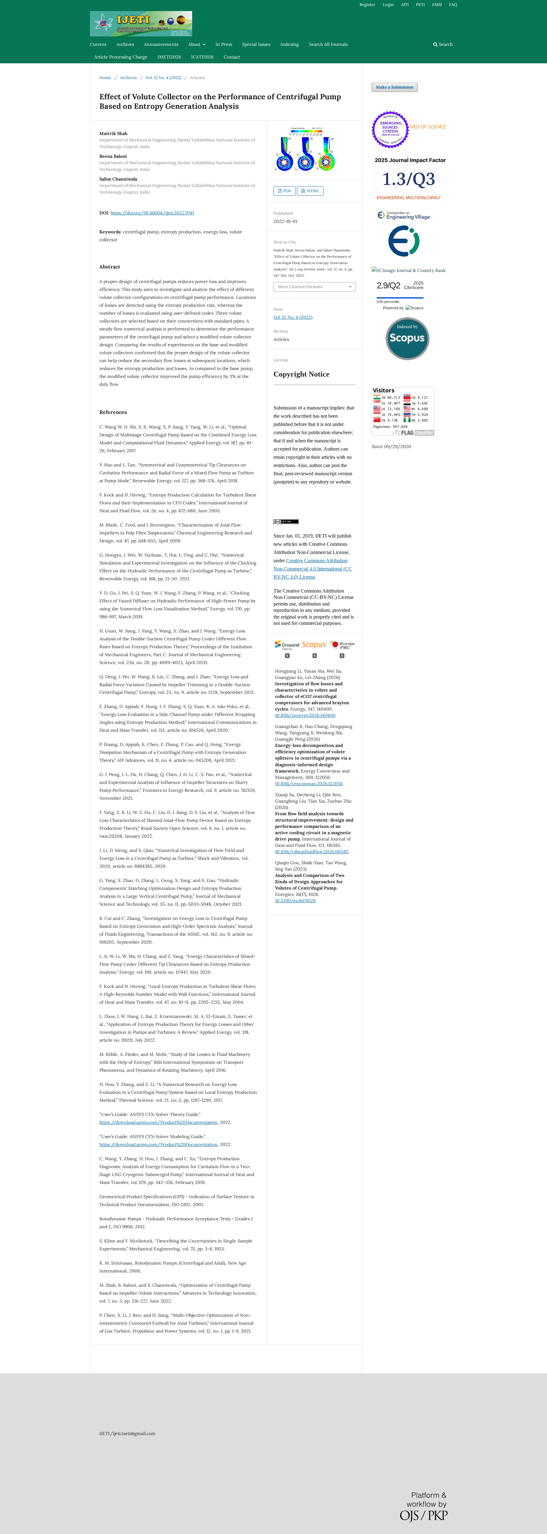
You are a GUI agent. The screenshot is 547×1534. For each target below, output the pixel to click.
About (195, 44)
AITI (405, 4)
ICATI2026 (202, 57)
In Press (224, 44)
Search (445, 44)
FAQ (453, 4)
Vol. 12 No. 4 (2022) (163, 77)
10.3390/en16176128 (295, 900)
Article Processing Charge (121, 57)
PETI (420, 4)
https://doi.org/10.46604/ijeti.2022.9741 (152, 213)
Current (98, 44)
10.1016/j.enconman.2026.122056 (309, 783)
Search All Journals (328, 44)
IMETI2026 (169, 57)
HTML (312, 191)
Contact (232, 57)
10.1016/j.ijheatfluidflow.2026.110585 (312, 851)
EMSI (437, 4)
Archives (125, 44)
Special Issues (256, 44)
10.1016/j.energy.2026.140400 (305, 715)
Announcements (161, 44)
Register (367, 4)
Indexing (289, 44)
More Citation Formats (300, 286)
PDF (286, 191)
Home (105, 77)
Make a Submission (394, 87)
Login (388, 4)
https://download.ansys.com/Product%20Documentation (158, 1122)
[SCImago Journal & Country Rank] (409, 270)
